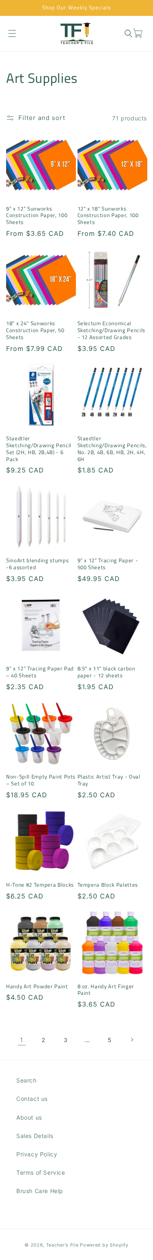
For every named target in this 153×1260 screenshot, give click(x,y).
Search (26, 1080)
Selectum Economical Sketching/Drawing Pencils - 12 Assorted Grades (112, 330)
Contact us (32, 1098)
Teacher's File (62, 1245)
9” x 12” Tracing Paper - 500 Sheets (108, 564)
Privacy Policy (36, 1154)
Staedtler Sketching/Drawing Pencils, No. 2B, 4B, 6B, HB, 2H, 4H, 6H (112, 448)
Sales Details (34, 1135)
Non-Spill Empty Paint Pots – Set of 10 (40, 780)
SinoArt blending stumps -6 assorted (37, 564)
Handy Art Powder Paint (37, 986)
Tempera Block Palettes (108, 884)
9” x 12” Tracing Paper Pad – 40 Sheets (40, 672)
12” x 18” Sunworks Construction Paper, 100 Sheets (108, 215)
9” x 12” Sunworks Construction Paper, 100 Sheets (36, 215)
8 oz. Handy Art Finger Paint (106, 990)
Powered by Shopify (104, 1245)
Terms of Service (40, 1172)
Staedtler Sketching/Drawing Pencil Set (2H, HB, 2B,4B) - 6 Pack (38, 448)
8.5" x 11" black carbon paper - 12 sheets (106, 672)
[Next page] (132, 1040)
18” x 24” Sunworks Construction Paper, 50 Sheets (35, 330)
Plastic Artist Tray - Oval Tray (109, 780)
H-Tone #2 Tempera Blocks (40, 884)
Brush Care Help (39, 1190)
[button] (12, 33)
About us (29, 1117)
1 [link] (21, 1040)
